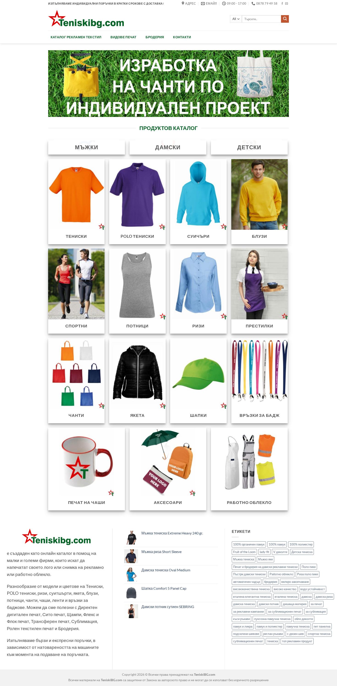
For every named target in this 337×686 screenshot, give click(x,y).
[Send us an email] (286, 3)
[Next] (278, 83)
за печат (316, 604)
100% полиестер (301, 544)
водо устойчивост (312, 589)
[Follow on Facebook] (282, 3)
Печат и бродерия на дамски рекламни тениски (265, 567)
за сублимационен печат (284, 611)
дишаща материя (295, 604)
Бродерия (155, 37)
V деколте (280, 552)
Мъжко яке (265, 559)
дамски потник (269, 604)
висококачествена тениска (251, 589)
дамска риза (324, 596)
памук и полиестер (269, 626)
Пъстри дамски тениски (249, 574)
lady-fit (264, 552)
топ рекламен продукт (297, 641)
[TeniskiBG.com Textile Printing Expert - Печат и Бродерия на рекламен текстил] (86, 19)
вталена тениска (286, 596)
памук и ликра (242, 626)
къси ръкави (241, 619)
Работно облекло (281, 574)
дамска (306, 596)
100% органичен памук (249, 544)
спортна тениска (319, 634)
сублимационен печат (248, 641)
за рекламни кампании (248, 611)
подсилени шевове (246, 634)
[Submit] (285, 19)
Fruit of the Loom (244, 552)
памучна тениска (297, 626)
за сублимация (316, 611)
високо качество (285, 589)
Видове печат (123, 37)
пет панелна (322, 626)
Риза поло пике (307, 574)
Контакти (182, 37)
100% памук (277, 544)
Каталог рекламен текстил (76, 37)
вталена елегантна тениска (252, 596)
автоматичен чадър (246, 582)
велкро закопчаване (295, 582)
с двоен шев (295, 634)
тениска (272, 641)
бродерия (270, 582)
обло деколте (304, 619)
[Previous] (59, 83)
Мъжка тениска (243, 559)
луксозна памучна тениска (272, 619)
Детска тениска (301, 552)
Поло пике (309, 567)
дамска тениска (244, 604)
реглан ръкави (273, 634)
